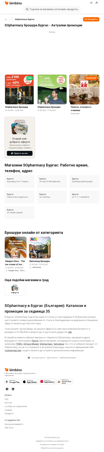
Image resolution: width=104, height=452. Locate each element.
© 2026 (52, 437)
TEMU (19, 343)
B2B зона (9, 427)
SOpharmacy (46, 343)
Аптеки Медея (31, 343)
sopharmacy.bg (13, 350)
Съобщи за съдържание (16, 406)
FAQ (6, 399)
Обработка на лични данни (52, 448)
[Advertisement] (52, 52)
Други (35, 340)
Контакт (8, 402)
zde (70, 332)
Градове (8, 410)
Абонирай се (92, 19)
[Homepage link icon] (29, 358)
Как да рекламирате (14, 424)
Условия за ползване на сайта (52, 444)
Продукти (9, 413)
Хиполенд (59, 343)
